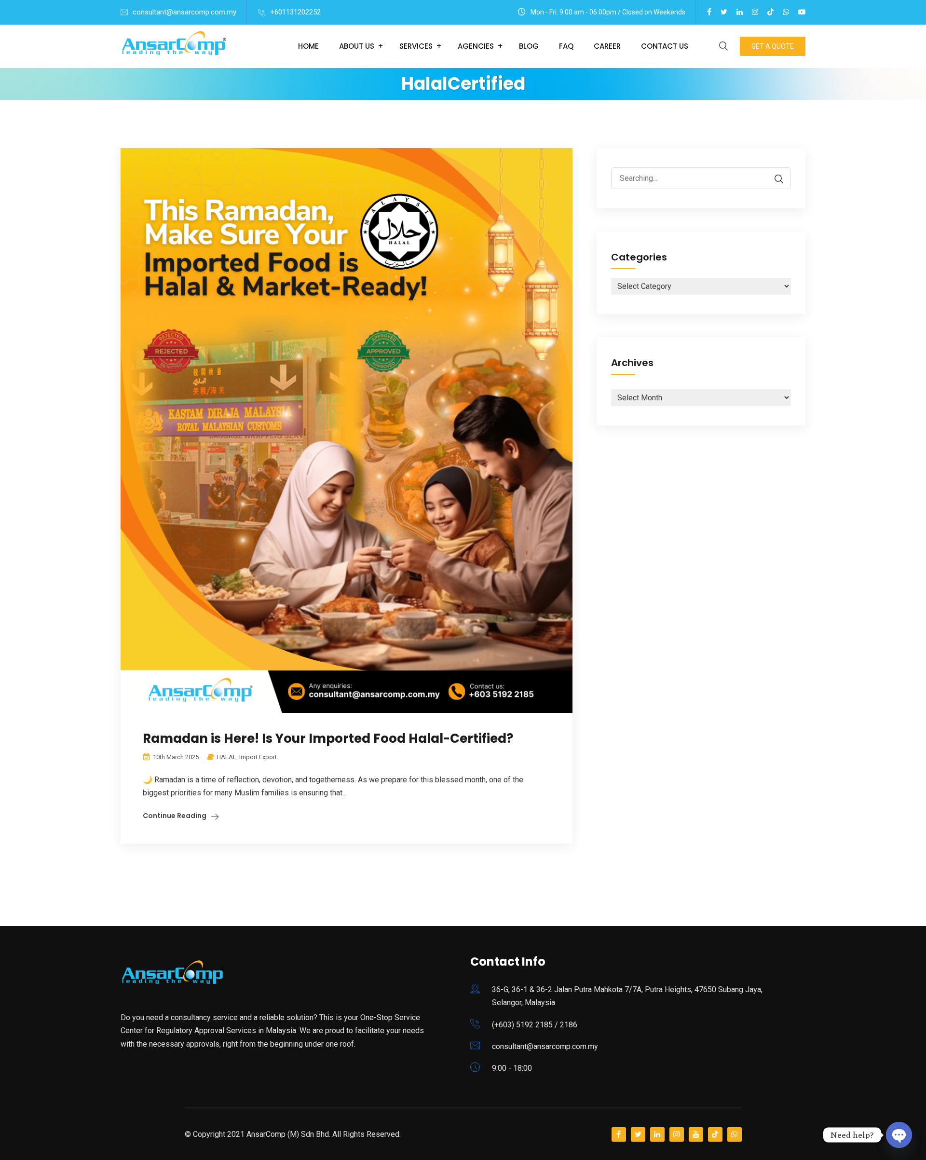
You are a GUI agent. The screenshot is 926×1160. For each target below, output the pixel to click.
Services (416, 46)
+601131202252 (295, 12)
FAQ (566, 46)
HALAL (226, 757)
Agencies (476, 46)
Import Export (258, 757)
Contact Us (664, 46)
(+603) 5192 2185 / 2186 (534, 1024)
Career (607, 46)
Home (308, 46)
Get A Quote (772, 46)
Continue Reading (174, 815)
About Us (356, 46)
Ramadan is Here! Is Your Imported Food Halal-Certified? (328, 738)
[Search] (774, 179)
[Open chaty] (899, 1132)
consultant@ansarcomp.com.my (184, 12)
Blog (529, 46)
